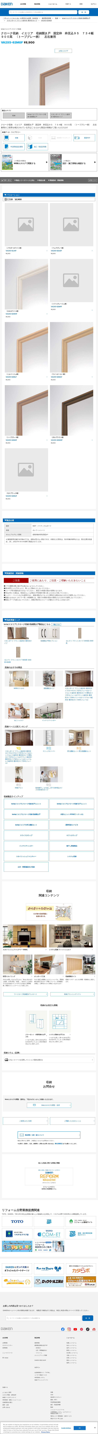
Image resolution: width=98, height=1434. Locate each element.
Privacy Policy (45, 1432)
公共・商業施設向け (41, 1350)
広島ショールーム (71, 1358)
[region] (49, 1428)
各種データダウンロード (9, 1397)
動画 (52, 1407)
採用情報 (4, 1348)
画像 (52, 1392)
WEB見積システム (40, 1377)
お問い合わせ (6, 1407)
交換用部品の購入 (7, 1402)
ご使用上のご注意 (25, 1121)
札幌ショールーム (71, 1343)
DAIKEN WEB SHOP (40, 1360)
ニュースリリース (7, 1353)
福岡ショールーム (71, 1362)
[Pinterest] (81, 1330)
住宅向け (38, 1348)
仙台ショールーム (71, 1345)
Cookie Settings (66, 1428)
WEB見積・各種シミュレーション (11, 1400)
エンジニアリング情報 (41, 1355)
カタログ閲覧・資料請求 (9, 1395)
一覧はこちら (56, 624)
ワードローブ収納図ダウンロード (25, 994)
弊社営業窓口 (59, 1143)
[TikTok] (87, 1330)
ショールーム (71, 1338)
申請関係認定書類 (55, 1402)
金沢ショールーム (71, 1348)
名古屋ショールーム (72, 1353)
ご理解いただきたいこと (72, 1121)
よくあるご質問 (6, 1392)
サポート (5, 1387)
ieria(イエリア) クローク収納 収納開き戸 (37, 115)
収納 (13, 115)
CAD (52, 1394)
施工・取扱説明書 (55, 1404)
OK (80, 1428)
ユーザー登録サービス (41, 1375)
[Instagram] (69, 1330)
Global (6, 1358)
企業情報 (4, 1343)
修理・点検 (5, 1405)
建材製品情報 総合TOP (41, 1345)
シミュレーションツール (57, 1409)
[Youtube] (75, 1330)
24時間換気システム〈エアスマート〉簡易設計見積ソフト (61, 1412)
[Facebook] (63, 1330)
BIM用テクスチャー (56, 1397)
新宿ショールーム (71, 1350)
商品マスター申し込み (57, 1418)
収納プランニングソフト (72, 994)
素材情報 (37, 1343)
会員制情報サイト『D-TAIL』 (43, 1372)
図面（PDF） (54, 1399)
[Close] (95, 1428)
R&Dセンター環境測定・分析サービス (61, 1416)
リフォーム (39, 1353)
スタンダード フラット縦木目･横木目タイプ (60, 115)
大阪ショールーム (71, 1355)
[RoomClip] (94, 1330)
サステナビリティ (7, 1345)
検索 (83, 12)
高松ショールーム (71, 1360)
